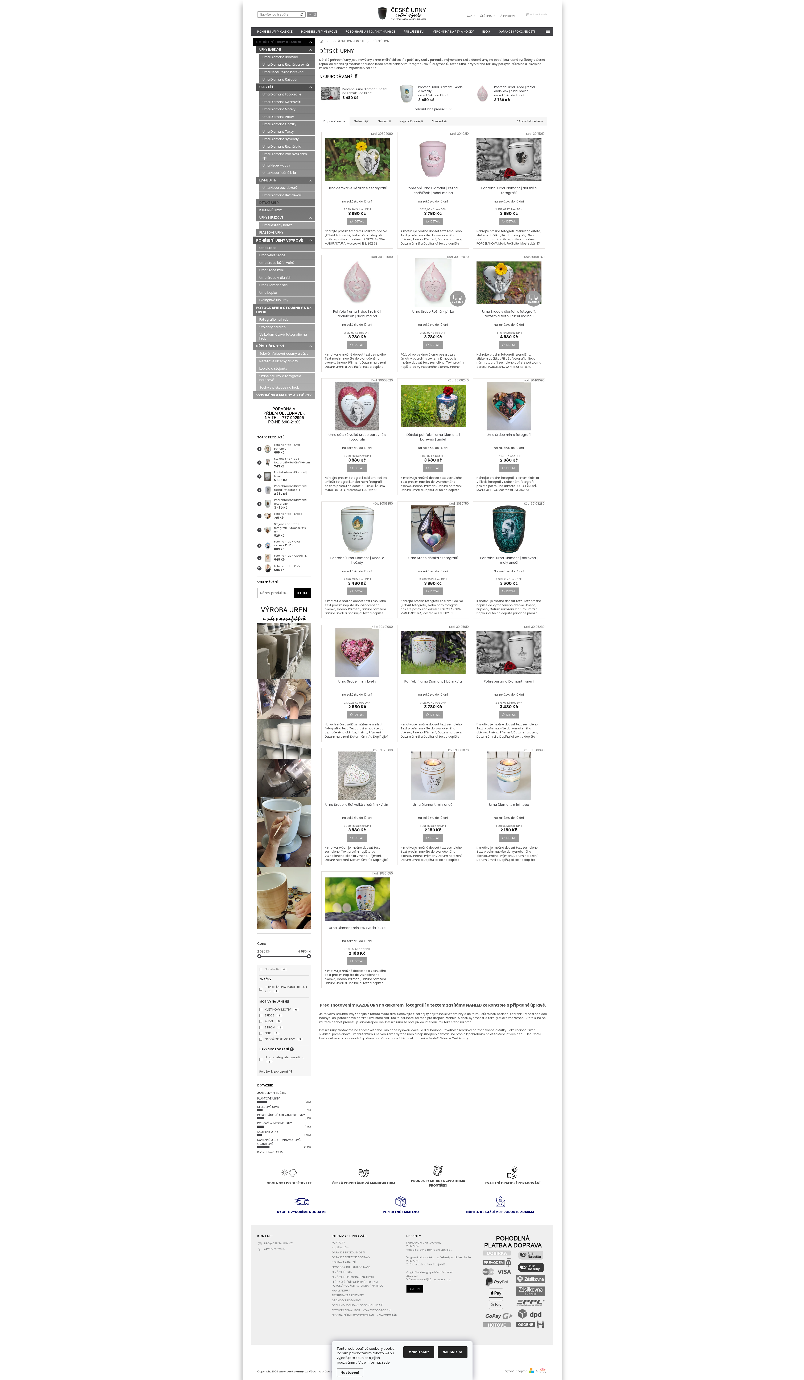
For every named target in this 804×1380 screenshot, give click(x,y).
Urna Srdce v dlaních (275, 277)
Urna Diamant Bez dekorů (282, 195)
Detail (359, 221)
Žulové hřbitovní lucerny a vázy (283, 353)
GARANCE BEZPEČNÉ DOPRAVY (351, 1257)
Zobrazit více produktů (431, 109)
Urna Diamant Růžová (280, 79)
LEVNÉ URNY (268, 180)
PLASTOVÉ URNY (271, 232)
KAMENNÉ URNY (270, 210)
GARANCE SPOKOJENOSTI (348, 1252)
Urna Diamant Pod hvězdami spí (285, 156)
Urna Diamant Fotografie (282, 94)
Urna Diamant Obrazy (279, 124)
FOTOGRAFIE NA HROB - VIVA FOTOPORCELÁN (361, 1310)
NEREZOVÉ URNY (268, 1107)
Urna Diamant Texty (278, 131)
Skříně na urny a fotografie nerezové (280, 378)
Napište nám (340, 1247)
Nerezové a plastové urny (423, 1242)
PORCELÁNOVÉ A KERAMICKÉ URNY (281, 1115)
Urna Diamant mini (273, 285)
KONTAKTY (338, 1242)
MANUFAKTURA (341, 1290)
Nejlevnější (361, 121)
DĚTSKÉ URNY (269, 202)
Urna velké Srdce (272, 255)
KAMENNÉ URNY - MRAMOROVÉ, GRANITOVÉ (279, 1142)
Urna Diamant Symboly (281, 139)
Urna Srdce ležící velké (276, 263)
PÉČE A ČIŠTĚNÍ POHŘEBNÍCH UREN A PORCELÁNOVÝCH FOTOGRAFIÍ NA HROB (358, 1283)
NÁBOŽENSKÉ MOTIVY (283, 1039)
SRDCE (272, 1015)
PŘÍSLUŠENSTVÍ (270, 346)
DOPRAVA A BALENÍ (344, 1262)
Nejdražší (384, 121)
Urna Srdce (267, 248)
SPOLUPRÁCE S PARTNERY (348, 1295)
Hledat (301, 14)
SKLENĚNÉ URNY (267, 1132)
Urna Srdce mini (271, 270)
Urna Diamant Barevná (280, 57)
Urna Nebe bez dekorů (280, 187)
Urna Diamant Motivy (279, 109)
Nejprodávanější (411, 121)
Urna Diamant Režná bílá (282, 146)
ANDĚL (272, 1021)
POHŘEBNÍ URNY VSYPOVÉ (279, 240)
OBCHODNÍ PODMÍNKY (346, 1300)
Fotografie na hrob (274, 319)
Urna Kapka (268, 292)
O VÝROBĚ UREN (342, 1272)
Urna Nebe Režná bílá (279, 173)
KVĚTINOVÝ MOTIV (281, 1009)
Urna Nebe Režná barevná (283, 72)
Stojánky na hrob (272, 327)
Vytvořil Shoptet (516, 1371)
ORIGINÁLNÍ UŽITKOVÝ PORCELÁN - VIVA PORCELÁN (364, 1315)
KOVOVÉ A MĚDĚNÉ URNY (274, 1123)
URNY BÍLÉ (266, 87)
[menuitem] (275, 31)
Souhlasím (452, 1352)
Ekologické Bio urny (273, 300)
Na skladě (275, 969)
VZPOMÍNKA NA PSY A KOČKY (282, 395)
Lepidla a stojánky (273, 368)
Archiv (415, 1289)
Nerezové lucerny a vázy (278, 361)
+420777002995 (274, 1249)
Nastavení (350, 1372)
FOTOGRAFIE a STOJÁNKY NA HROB (282, 310)
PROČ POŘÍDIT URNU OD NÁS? (351, 1267)
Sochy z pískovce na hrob (279, 387)
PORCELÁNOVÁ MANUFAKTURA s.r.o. (286, 989)
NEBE (271, 1033)
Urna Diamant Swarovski (282, 102)
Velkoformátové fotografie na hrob (283, 336)
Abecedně (439, 121)
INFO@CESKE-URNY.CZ (278, 1243)
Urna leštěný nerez (277, 225)
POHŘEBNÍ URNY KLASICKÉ (279, 42)
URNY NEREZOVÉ (271, 217)
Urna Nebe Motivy (276, 165)
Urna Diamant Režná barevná (286, 64)
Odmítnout (419, 1352)
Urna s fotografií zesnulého (284, 1059)
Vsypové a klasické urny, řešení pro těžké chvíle (438, 1257)
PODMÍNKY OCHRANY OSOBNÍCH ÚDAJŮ (357, 1305)
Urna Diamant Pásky (278, 117)
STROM (273, 1027)
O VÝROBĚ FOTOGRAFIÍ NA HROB (353, 1277)
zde (387, 1362)
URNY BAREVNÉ (270, 49)
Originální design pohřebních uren (429, 1272)
